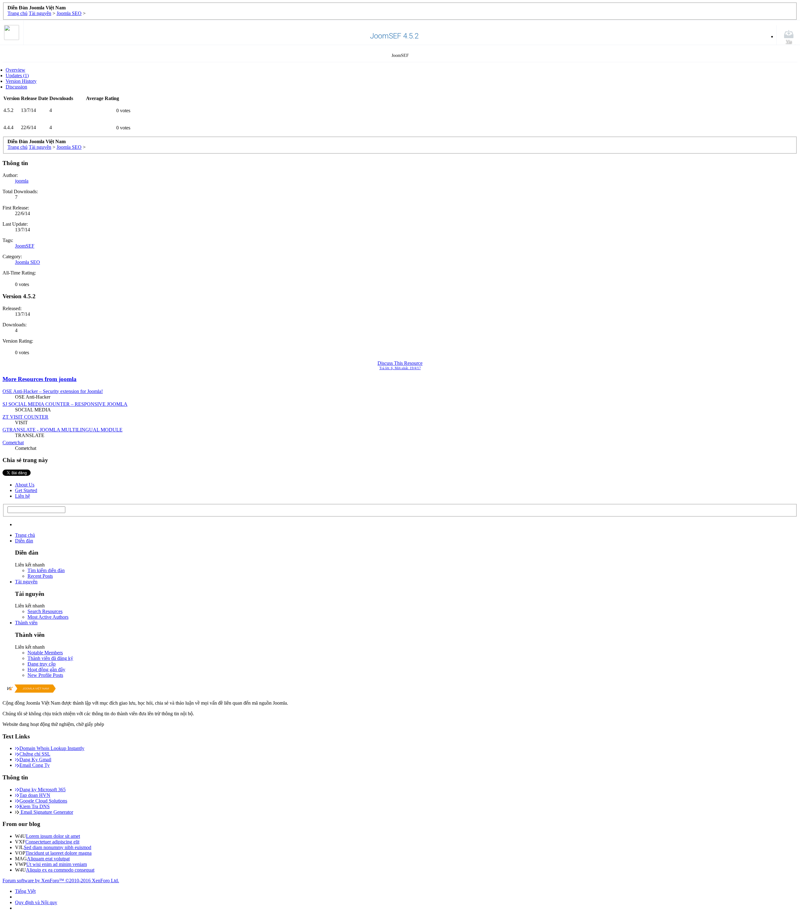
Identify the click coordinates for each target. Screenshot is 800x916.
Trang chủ (25, 535)
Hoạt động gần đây (46, 669)
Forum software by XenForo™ (60, 880)
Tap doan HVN (34, 795)
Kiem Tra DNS (34, 806)
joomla (21, 181)
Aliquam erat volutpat (48, 858)
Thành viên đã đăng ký (50, 658)
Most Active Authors (48, 617)
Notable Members (45, 652)
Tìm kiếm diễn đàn (46, 570)
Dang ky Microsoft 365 (42, 789)
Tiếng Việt (25, 891)
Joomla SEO (27, 262)
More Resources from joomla (39, 379)
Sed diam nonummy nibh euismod (57, 847)
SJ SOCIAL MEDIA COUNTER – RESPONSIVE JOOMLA (65, 404)
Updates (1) (17, 75)
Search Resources (45, 611)
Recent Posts (40, 576)
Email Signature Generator (46, 812)
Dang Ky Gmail (35, 759)
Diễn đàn (24, 540)
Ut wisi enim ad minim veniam (56, 864)
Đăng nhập (757, 521)
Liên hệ (22, 496)
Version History (21, 81)
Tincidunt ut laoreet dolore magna (58, 853)
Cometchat (13, 442)
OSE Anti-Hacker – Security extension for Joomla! (52, 391)
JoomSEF (24, 246)
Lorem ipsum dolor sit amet (53, 836)
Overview (15, 70)
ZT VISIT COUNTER (25, 417)
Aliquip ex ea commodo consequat (60, 870)
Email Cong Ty (34, 765)
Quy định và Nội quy (36, 902)
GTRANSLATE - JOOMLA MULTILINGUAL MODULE (62, 429)
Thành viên (26, 622)
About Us (24, 484)
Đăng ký (785, 521)
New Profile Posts (45, 675)
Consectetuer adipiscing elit (52, 841)
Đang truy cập (42, 664)
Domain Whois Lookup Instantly (51, 748)
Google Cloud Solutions (43, 800)
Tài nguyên (26, 581)
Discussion (16, 86)
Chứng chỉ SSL (34, 754)
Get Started (26, 490)
